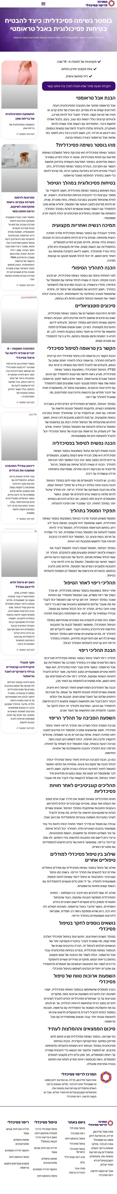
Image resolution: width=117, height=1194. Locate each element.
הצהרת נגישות (77, 1172)
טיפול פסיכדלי (77, 1128)
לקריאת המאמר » (25, 134)
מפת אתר (79, 1168)
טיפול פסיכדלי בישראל (77, 1150)
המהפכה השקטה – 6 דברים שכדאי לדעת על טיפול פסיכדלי (19, 353)
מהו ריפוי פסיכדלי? (74, 1157)
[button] (43, 3)
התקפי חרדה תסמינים (45, 1169)
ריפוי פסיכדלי (78, 1133)
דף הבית (99, 37)
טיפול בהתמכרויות (75, 1138)
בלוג (90, 37)
